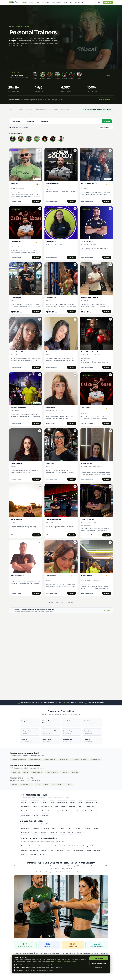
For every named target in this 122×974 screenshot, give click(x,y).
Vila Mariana (42, 846)
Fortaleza (78, 828)
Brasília (70, 828)
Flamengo (60, 850)
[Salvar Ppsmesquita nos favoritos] (75, 542)
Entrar (98, 2)
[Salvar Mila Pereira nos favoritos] (75, 374)
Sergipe (36, 815)
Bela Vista (95, 846)
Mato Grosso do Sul (91, 802)
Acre (56, 806)
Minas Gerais (25, 806)
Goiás (44, 802)
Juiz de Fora (53, 832)
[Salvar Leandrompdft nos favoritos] (39, 264)
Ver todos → (108, 75)
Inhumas (79, 832)
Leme (68, 850)
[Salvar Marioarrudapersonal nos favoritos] (39, 374)
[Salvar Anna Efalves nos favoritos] (75, 430)
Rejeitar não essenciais (99, 963)
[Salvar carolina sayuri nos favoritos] (75, 208)
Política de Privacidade (70, 961)
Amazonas (72, 806)
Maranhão (24, 811)
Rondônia (85, 811)
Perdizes (24, 850)
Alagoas (72, 802)
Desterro (43, 832)
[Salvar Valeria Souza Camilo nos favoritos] (110, 150)
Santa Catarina (25, 815)
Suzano (62, 832)
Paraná (52, 802)
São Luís (70, 832)
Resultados (45, 2)
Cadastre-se (107, 2)
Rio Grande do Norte (72, 811)
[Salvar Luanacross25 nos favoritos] (75, 264)
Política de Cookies (55, 961)
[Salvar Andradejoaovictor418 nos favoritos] (110, 264)
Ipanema (43, 850)
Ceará (80, 802)
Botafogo (86, 846)
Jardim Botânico (79, 850)
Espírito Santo (90, 806)
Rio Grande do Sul (46, 806)
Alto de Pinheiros (74, 846)
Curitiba (95, 828)
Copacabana (34, 850)
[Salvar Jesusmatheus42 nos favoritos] (75, 150)
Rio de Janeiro (35, 802)
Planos (65, 2)
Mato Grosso (35, 811)
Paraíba (35, 806)
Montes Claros (25, 832)
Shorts (37, 2)
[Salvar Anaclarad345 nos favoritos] (75, 319)
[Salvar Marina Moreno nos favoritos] (110, 430)
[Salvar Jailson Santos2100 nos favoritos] (75, 486)
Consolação (53, 846)
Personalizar (98, 967)
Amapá (63, 806)
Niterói (54, 828)
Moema (23, 846)
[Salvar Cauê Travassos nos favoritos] (110, 208)
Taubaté (87, 828)
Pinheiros (32, 846)
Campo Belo (32, 854)
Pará (43, 811)
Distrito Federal (62, 802)
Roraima (93, 811)
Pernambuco (52, 811)
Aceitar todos (99, 958)
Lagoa (89, 850)
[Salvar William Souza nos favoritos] (110, 542)
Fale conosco (78, 2)
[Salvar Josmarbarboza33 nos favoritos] (39, 542)
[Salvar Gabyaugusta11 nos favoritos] (39, 430)
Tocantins (45, 815)
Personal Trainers (27, 2)
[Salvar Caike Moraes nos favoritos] (39, 208)
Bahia (80, 806)
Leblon (52, 850)
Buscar (108, 121)
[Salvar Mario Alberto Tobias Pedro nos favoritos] (110, 319)
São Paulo (24, 802)
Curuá (35, 832)
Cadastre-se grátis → (105, 99)
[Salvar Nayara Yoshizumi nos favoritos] (110, 486)
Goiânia (62, 828)
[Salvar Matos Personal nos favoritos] (39, 486)
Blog (70, 2)
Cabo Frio (46, 828)
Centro (23, 854)
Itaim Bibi (63, 846)
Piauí (61, 811)
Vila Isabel (97, 850)
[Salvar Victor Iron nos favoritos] (39, 150)
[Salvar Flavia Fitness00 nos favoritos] (39, 319)
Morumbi (42, 854)
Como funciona (56, 2)
